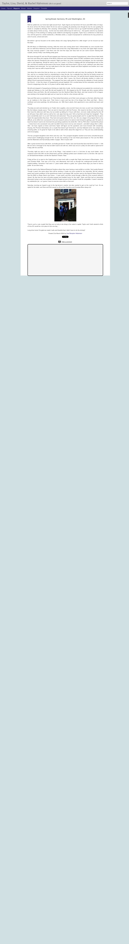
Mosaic (23, 8)
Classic (3, 8)
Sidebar (29, 8)
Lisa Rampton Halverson (74, 233)
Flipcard (9, 8)
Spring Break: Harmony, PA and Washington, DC (65, 19)
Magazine (17, 8)
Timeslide (44, 8)
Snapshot (36, 8)
